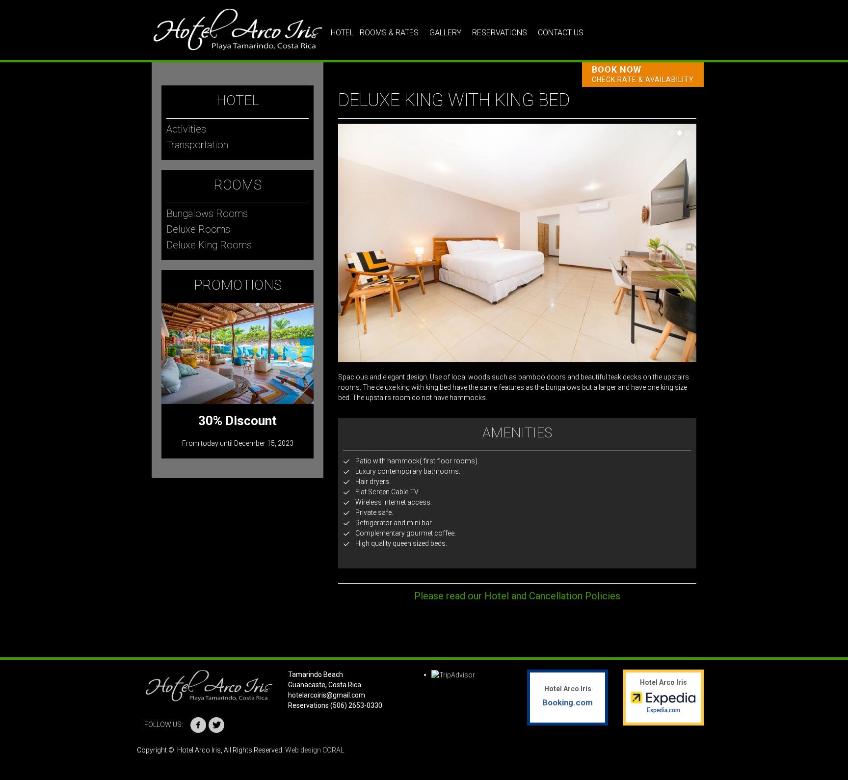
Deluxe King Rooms (209, 245)
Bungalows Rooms (207, 213)
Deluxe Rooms (198, 229)
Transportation (197, 144)
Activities (186, 129)
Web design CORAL (314, 750)
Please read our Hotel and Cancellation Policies (517, 596)
